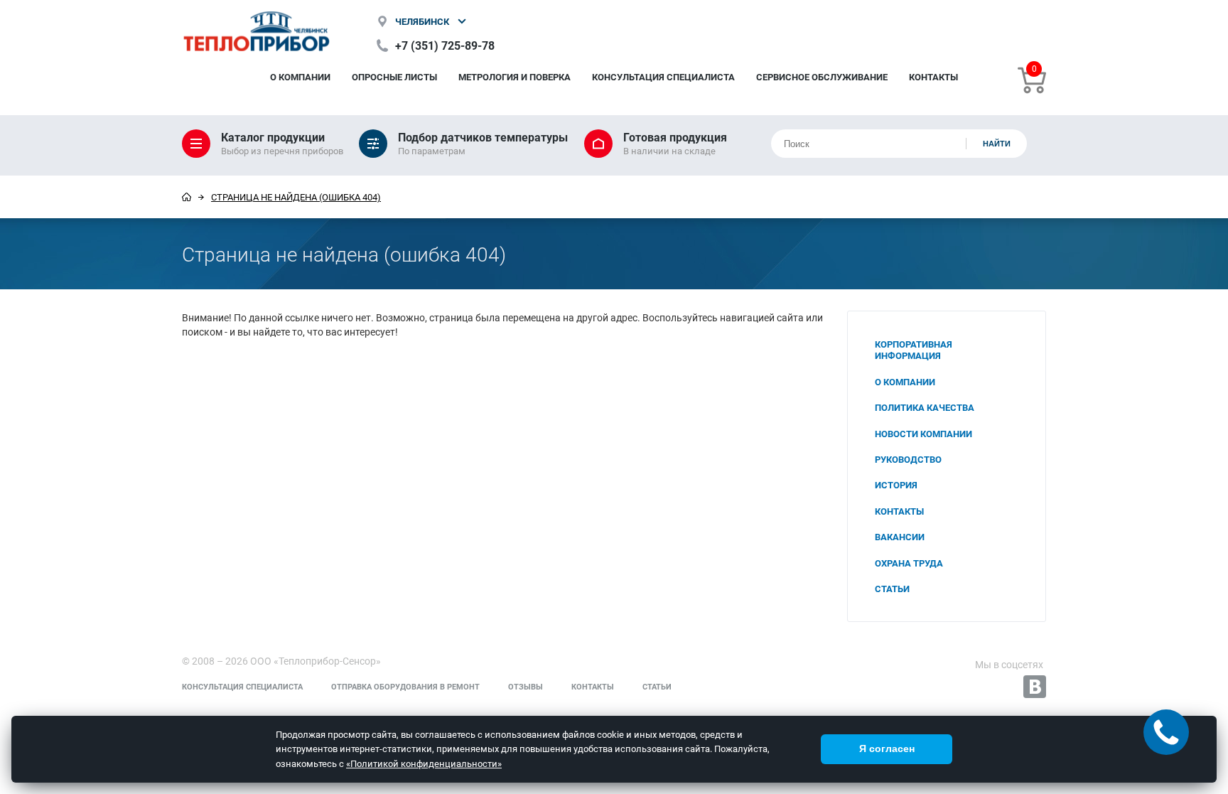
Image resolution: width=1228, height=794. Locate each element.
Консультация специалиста (663, 76)
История (896, 484)
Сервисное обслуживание (822, 76)
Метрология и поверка (514, 76)
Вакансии (900, 536)
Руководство (908, 459)
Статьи (892, 588)
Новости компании (923, 433)
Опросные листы (394, 76)
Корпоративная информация (913, 350)
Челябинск (422, 21)
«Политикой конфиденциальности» (424, 763)
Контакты (933, 76)
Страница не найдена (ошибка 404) (296, 197)
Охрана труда (909, 563)
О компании (300, 76)
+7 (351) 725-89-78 (445, 45)
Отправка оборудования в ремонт (405, 686)
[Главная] (186, 197)
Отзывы (525, 686)
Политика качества (924, 407)
